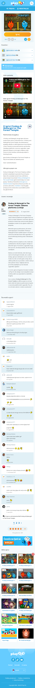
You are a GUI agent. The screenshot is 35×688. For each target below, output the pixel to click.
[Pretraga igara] (32, 3)
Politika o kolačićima (24, 678)
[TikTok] (17, 660)
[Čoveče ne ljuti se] (17, 545)
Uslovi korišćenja (19, 680)
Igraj (18, 34)
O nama (24, 665)
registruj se (24, 9)
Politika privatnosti (10, 678)
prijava (11, 9)
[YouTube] (22, 660)
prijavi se (19, 68)
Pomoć (10, 665)
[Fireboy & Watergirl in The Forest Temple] (17, 22)
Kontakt (17, 665)
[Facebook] (13, 660)
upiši (24, 68)
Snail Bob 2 (18, 186)
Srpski (17, 670)
